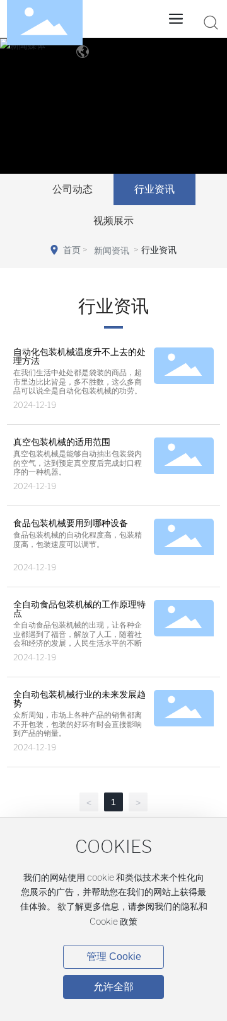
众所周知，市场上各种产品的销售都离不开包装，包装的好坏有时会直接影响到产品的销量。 (77, 724)
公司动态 (72, 189)
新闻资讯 (111, 250)
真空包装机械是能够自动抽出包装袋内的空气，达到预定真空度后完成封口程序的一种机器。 (77, 463)
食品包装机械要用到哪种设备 (70, 523)
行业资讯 (154, 189)
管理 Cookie (113, 956)
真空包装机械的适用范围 (61, 441)
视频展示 (113, 220)
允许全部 (113, 986)
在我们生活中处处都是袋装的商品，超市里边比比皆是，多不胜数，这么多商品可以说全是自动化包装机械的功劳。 (77, 382)
